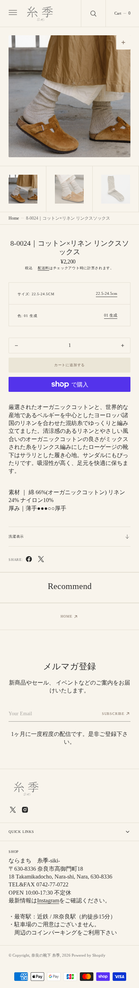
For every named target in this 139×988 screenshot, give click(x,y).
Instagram (48, 900)
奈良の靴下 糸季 (45, 955)
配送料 (43, 268)
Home (14, 218)
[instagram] (25, 809)
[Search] (93, 13)
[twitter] (41, 561)
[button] (12, 13)
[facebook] (28, 561)
